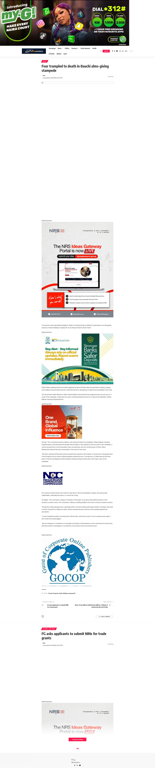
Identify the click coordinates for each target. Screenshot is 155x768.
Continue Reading (77, 739)
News (44, 61)
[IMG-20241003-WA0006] (62, 422)
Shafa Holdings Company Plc (67, 593)
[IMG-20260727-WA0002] (77, 269)
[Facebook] (112, 51)
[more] (101, 51)
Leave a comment (105, 616)
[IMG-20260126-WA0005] (53, 478)
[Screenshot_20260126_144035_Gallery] (64, 23)
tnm (44, 75)
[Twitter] (114, 51)
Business (46, 628)
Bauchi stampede (53, 593)
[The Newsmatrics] (34, 51)
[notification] (120, 51)
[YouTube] (117, 51)
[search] (123, 51)
